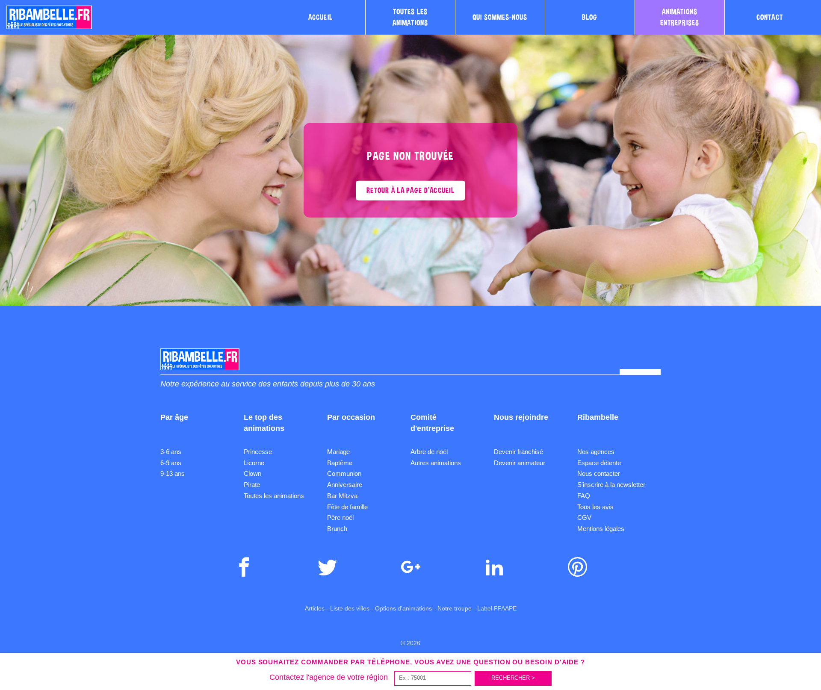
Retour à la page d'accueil (410, 190)
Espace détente (599, 462)
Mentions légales (600, 528)
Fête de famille (347, 506)
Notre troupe (454, 608)
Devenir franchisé (518, 451)
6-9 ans (170, 462)
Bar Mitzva (342, 495)
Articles (315, 608)
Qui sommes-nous (500, 17)
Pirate (252, 484)
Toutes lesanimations (410, 17)
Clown (252, 473)
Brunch (337, 528)
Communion (344, 473)
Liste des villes (349, 608)
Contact (769, 17)
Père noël (340, 517)
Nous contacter (598, 473)
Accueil (320, 17)
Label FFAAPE (497, 608)
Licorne (254, 462)
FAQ (583, 495)
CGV (584, 517)
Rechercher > (513, 678)
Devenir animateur (519, 462)
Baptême (339, 462)
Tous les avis (595, 506)
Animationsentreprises (679, 17)
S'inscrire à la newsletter (611, 484)
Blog (589, 17)
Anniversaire (344, 484)
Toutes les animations (274, 495)
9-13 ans (172, 473)
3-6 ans (170, 451)
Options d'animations (403, 608)
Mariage (338, 451)
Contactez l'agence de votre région (328, 677)
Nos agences (595, 451)
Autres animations (435, 462)
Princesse (258, 451)
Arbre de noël (429, 451)
